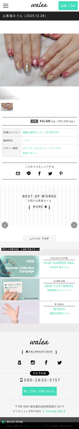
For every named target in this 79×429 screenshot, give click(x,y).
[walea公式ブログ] (19, 363)
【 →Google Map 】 (54, 411)
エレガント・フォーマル (47, 148)
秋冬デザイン (30, 153)
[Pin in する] (61, 174)
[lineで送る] (28, 174)
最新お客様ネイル (32, 132)
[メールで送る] (18, 174)
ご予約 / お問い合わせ (41, 391)
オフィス (28, 148)
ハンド (26, 140)
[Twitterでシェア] (50, 174)
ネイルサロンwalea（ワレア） (39, 4)
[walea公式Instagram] (33, 363)
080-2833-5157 (42, 380)
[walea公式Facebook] (46, 363)
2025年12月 (52, 132)
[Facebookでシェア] (39, 174)
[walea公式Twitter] (59, 363)
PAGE (39, 238)
